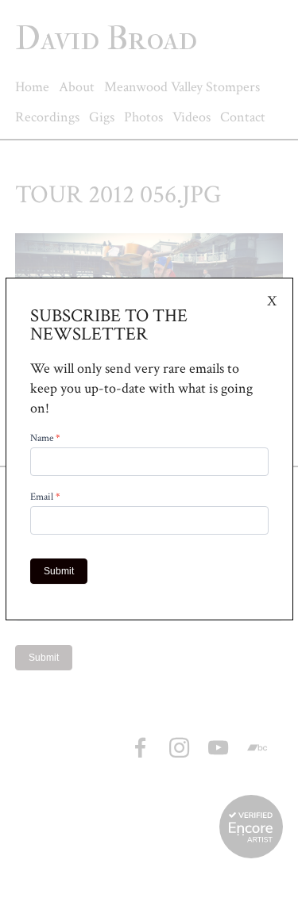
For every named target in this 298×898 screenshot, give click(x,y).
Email (45, 498)
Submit (59, 571)
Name (45, 439)
